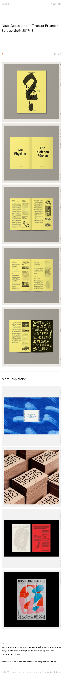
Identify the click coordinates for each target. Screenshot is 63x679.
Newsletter (47, 672)
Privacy (57, 672)
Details (57, 54)
